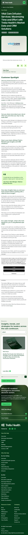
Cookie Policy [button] (18, 262)
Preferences (14, 273)
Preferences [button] (23, 263)
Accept (14, 267)
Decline (14, 270)
